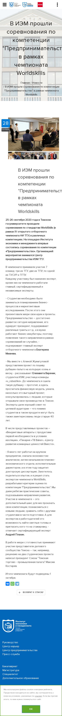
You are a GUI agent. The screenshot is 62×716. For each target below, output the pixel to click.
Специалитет (10, 674)
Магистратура (10, 670)
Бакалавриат (10, 666)
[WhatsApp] (12, 584)
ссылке (38, 696)
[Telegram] (17, 584)
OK (31, 709)
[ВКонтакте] (8, 584)
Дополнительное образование (20, 678)
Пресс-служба (11, 654)
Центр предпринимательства (19, 650)
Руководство (10, 642)
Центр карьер (10, 646)
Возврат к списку (33, 592)
